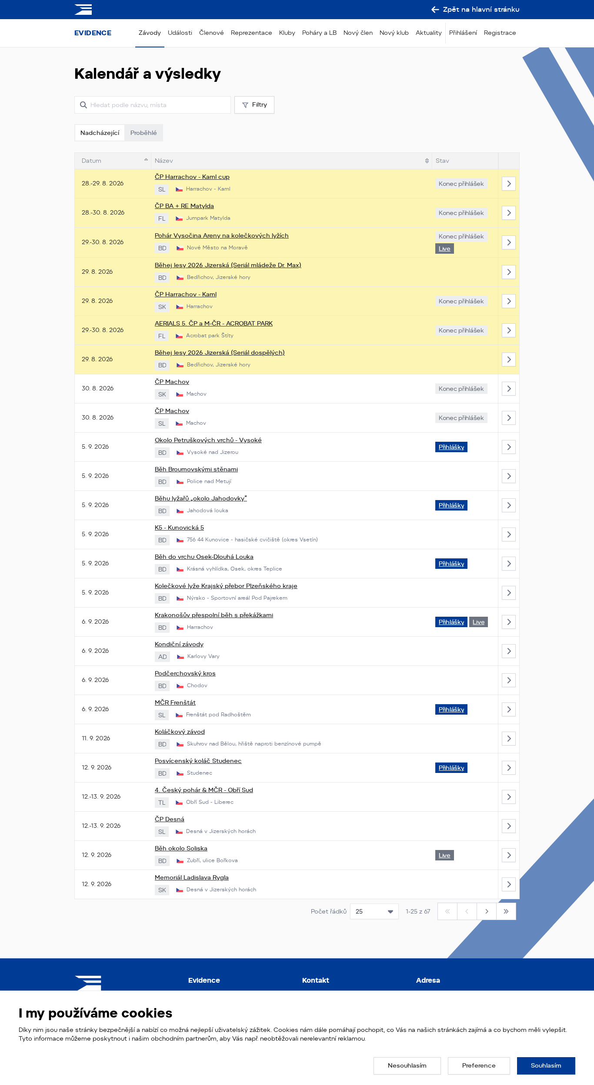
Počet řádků (329, 911)
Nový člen (358, 32)
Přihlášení (463, 32)
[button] (407, 1066)
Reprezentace (251, 32)
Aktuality (429, 32)
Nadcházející (99, 132)
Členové (211, 32)
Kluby (287, 32)
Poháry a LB (319, 32)
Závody (150, 32)
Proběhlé (143, 132)
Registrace (500, 32)
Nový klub (394, 32)
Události (180, 32)
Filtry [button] (259, 104)
